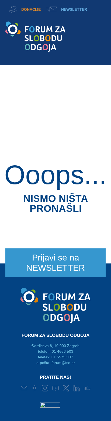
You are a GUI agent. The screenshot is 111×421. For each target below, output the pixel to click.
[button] (98, 8)
